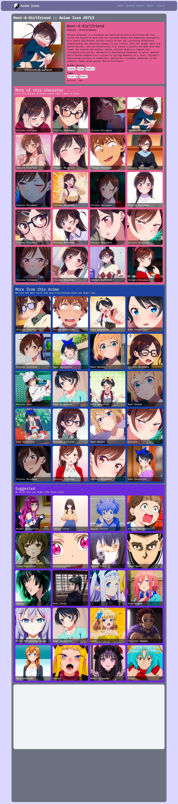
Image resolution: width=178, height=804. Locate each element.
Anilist (71, 80)
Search (161, 6)
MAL (81, 80)
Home (120, 6)
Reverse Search (135, 6)
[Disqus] (89, 716)
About (150, 6)
